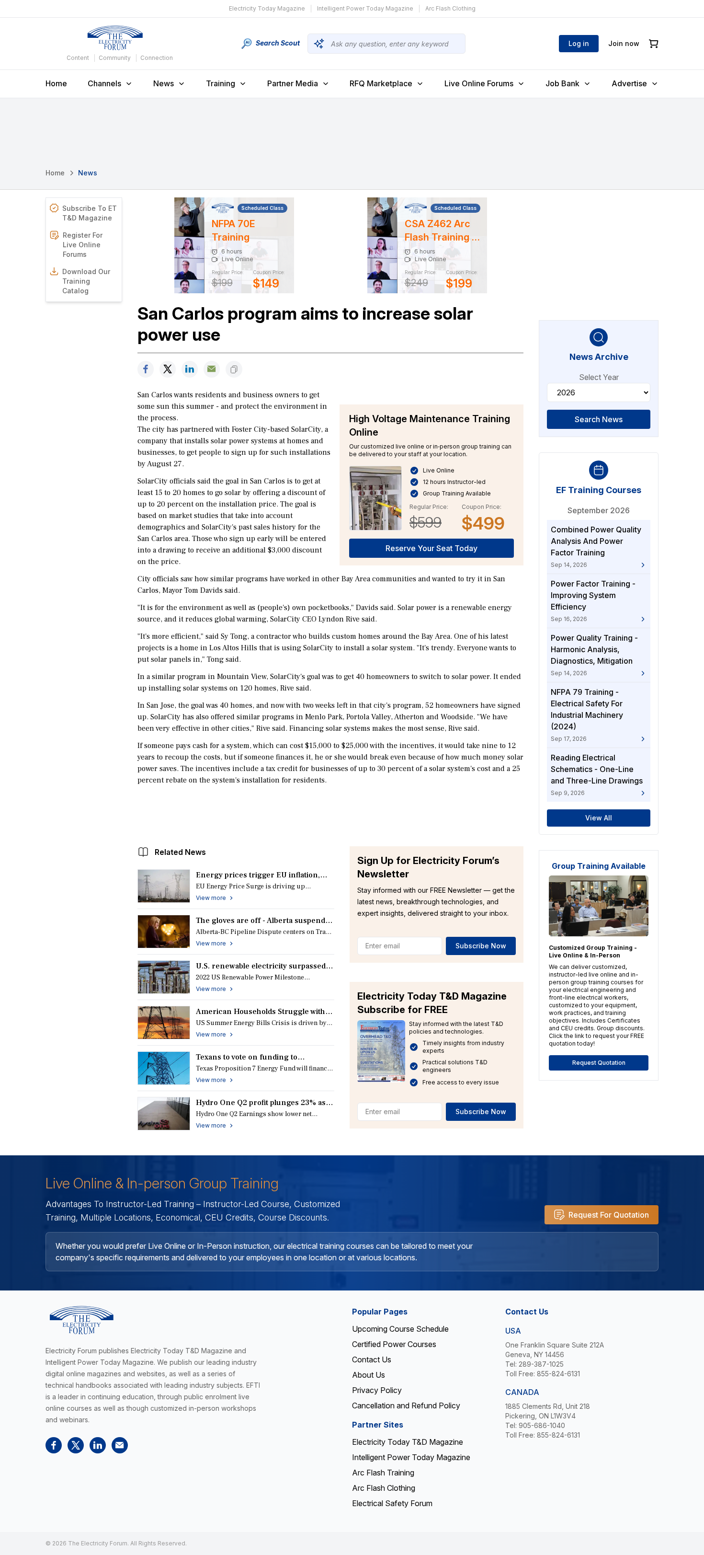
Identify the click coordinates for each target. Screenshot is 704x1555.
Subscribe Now (480, 946)
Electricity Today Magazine (267, 8)
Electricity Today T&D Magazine (407, 1442)
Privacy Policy (377, 1390)
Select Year (599, 377)
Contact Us (371, 1359)
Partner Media (292, 83)
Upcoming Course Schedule (400, 1329)
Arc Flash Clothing (450, 8)
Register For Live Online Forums (82, 244)
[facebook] (145, 369)
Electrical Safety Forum (392, 1503)
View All (598, 818)
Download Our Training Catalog (86, 281)
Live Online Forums (478, 83)
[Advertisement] (330, 813)
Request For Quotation (608, 1215)
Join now (623, 43)
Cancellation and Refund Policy (406, 1405)
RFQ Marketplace (381, 83)
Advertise (629, 83)
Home (56, 83)
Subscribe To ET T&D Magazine (89, 213)
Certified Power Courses (394, 1344)
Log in (578, 43)
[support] (212, 369)
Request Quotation (598, 1062)
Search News (599, 419)
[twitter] (167, 369)
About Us (368, 1375)
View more (211, 897)
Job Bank (562, 83)
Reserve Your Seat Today (431, 548)
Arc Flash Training (383, 1472)
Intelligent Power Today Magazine (365, 8)
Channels (104, 83)
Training (220, 83)
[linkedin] (190, 369)
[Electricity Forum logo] (115, 37)
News (163, 83)
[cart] (654, 43)
